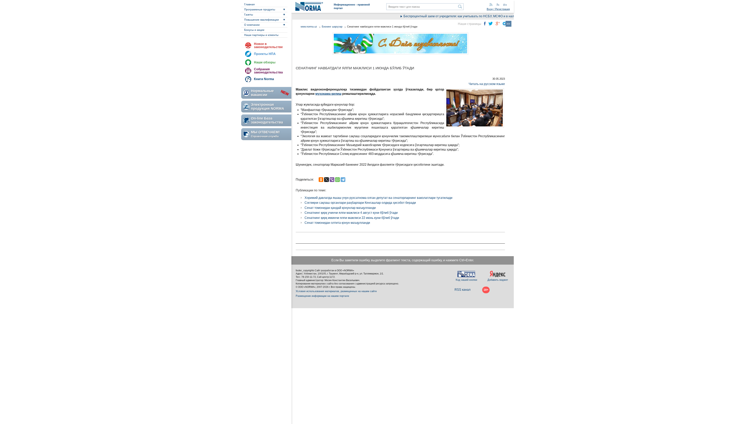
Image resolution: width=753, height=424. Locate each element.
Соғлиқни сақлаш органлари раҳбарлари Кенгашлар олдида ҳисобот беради (360, 202)
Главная (249, 4)
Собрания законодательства (268, 71)
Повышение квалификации (261, 19)
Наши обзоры (265, 62)
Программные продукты (259, 9)
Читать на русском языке (487, 84)
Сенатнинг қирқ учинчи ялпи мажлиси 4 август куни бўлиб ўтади (351, 212)
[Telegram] (343, 179)
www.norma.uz (309, 26)
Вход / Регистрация (498, 9)
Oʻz (505, 5)
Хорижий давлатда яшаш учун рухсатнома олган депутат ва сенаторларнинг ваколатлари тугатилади (378, 197)
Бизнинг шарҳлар (332, 26)
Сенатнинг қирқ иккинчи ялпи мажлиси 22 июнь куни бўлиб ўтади (352, 217)
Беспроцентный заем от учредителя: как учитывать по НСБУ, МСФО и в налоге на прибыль (460, 16)
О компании (252, 24)
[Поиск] (460, 6)
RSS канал (462, 289)
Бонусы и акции (254, 29)
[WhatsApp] (337, 179)
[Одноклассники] (321, 179)
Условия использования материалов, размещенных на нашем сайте (336, 291)
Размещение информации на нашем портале (322, 295)
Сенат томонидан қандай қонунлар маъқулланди (340, 207)
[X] (326, 179)
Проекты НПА (265, 54)
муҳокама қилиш (328, 93)
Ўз (498, 5)
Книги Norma (264, 79)
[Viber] (332, 179)
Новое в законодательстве (268, 45)
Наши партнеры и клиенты (261, 35)
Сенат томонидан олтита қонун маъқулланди (337, 222)
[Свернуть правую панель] (508, 24)
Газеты (248, 14)
